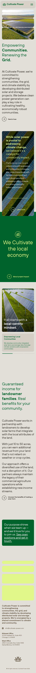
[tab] (7, 353)
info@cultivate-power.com (14, 628)
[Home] (13, 4)
